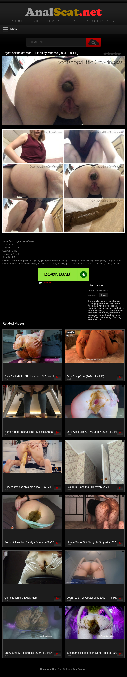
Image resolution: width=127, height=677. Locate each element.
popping (92, 315)
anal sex (103, 312)
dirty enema (100, 301)
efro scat (115, 303)
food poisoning (102, 317)
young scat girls (114, 308)
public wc (114, 301)
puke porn (103, 303)
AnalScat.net (79, 669)
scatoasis (114, 312)
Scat (103, 295)
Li (100, 319)
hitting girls (102, 305)
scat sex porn (95, 310)
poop (101, 308)
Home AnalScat (48, 669)
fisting (91, 305)
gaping (92, 303)
